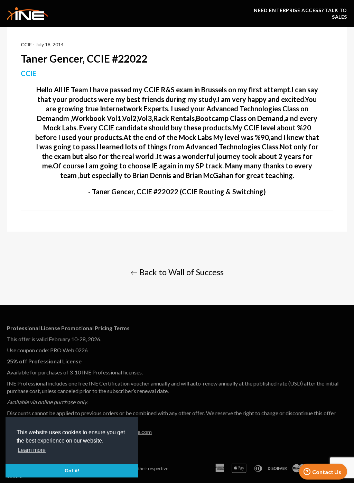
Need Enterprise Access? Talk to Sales (300, 13)
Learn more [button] (32, 450)
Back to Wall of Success (181, 272)
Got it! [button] (72, 470)
